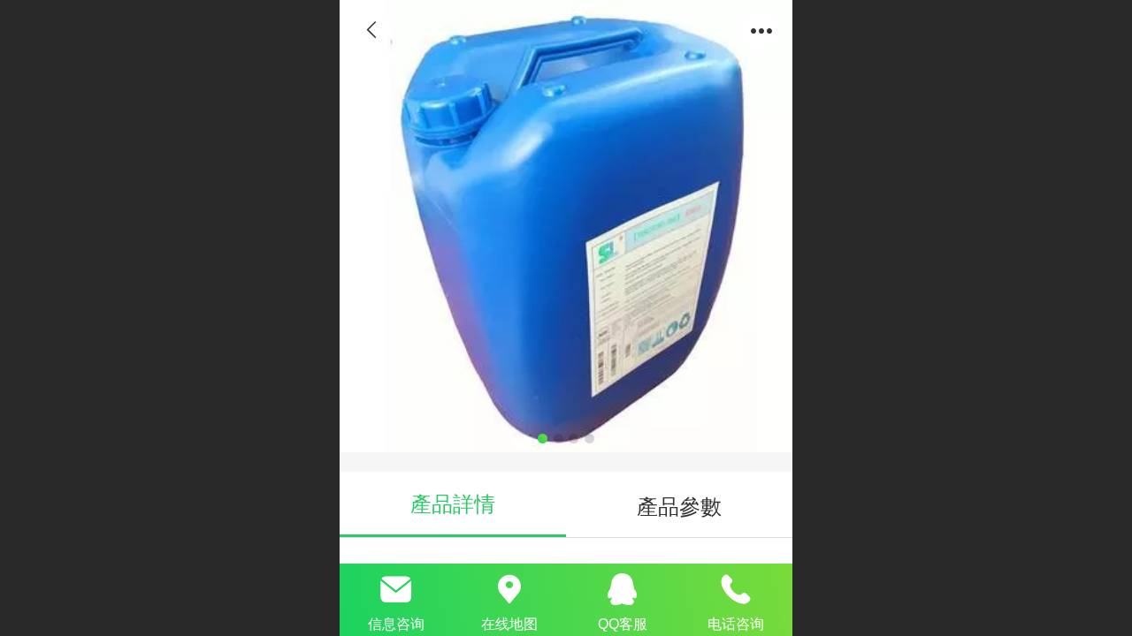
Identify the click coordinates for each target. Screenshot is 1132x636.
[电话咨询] (735, 589)
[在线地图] (509, 589)
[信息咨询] (396, 589)
